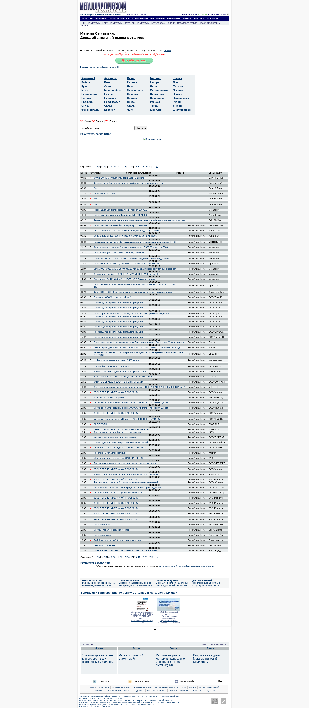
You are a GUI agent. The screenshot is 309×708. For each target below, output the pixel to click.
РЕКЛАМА (199, 18)
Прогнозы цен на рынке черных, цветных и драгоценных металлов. (97, 658)
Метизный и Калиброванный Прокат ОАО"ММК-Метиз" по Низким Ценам (131, 402)
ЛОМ (184, 688)
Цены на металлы (92, 580)
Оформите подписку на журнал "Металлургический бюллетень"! (172, 584)
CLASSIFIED (87, 645)
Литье (154, 86)
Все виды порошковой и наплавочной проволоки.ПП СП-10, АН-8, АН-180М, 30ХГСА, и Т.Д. (140, 387)
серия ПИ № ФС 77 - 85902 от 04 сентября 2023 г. (136, 704)
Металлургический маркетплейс (131, 657)
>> (157, 166)
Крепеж (177, 78)
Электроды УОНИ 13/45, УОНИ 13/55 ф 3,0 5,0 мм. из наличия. (125, 279)
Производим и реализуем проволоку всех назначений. (121, 442)
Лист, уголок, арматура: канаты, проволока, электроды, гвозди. (125, 463)
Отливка (132, 94)
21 (153, 166)
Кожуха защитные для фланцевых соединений (117, 432)
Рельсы (155, 101)
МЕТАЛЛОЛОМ (158, 23)
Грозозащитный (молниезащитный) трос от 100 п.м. (120, 210)
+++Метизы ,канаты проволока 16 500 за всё (116, 360)
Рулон (177, 101)
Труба (154, 105)
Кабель (86, 82)
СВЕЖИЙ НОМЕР (113, 691)
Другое (99, 648)
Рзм (95, 188)
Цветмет (109, 109)
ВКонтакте (104, 681)
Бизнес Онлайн (187, 681)
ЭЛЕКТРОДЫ (100, 424)
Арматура (110, 78)
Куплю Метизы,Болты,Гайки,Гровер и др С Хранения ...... (122, 225)
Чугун (130, 109)
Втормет (155, 78)
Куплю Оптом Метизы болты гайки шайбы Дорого (119, 178)
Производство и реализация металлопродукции (118, 302)
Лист (130, 86)
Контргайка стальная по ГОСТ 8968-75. (113, 366)
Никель (109, 94)
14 (128, 166)
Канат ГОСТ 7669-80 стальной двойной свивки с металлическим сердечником (133, 292)
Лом (175, 82)
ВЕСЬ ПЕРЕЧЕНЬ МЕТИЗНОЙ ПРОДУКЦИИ (116, 392)
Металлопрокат (160, 90)
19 (146, 166)
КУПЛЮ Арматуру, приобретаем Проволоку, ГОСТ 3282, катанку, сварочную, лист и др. (138, 347)
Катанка (132, 82)
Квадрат (155, 82)
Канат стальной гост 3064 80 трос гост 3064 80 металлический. (126, 236)
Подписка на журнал (167, 580)
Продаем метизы (102, 524)
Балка (131, 78)
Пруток (131, 101)
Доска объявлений (202, 580)
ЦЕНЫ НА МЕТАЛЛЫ (120, 18)
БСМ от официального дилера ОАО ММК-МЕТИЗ (118, 458)
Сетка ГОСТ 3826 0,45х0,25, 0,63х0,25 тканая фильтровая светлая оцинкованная (135, 269)
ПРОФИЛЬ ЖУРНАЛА (156, 691)
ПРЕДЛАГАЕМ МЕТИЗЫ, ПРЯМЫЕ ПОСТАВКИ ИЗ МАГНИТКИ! (125, 550)
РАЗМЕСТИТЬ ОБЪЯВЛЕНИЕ (213, 645)
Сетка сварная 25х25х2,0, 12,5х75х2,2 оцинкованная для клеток (126, 263)
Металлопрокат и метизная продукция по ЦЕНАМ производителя (127, 487)
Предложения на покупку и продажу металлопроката (206, 584)
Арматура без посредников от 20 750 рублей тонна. (120, 371)
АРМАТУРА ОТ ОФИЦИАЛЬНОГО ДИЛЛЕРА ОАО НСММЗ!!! (123, 377)
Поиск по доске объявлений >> (100, 67)
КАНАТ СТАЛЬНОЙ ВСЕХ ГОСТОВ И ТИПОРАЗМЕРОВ (121, 429)
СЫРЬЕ (171, 23)
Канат (107, 82)
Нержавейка (89, 94)
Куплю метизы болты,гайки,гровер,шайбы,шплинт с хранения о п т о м (129, 183)
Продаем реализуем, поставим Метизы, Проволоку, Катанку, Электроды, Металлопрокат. (139, 342)
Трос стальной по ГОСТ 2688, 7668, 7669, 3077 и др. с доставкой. (127, 230)
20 (150, 166)
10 (114, 166)
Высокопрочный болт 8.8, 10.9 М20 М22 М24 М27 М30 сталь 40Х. (127, 274)
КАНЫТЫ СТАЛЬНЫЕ (105, 545)
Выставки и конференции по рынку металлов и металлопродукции (128, 592)
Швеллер (156, 109)
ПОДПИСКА (213, 18)
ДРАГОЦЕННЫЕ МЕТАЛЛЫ (136, 23)
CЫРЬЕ (192, 688)
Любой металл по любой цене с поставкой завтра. (119, 540)
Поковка (178, 90)
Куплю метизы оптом (104, 193)
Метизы (178, 86)
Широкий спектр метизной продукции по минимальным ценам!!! (126, 482)
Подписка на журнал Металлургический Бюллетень (206, 658)
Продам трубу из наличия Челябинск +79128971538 (120, 215)
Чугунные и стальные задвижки (109, 397)
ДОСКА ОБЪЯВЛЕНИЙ (209, 23)
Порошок (110, 97)
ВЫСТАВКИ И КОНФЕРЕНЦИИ (165, 18)
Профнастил (112, 101)
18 (142, 166)
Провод (132, 97)
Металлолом (135, 90)
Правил (167, 50)
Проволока (157, 97)
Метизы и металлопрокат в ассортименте (115, 437)
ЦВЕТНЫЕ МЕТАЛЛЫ (112, 23)
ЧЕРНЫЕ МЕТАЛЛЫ (91, 23)
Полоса (86, 97)
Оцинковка (157, 94)
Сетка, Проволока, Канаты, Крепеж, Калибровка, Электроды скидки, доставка (133, 313)
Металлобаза (112, 90)
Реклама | (96, 706)
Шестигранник (182, 109)
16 (135, 166)
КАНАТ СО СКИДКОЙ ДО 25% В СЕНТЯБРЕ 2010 (118, 382)
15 (132, 166)
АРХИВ (127, 691)
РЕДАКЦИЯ (210, 691)
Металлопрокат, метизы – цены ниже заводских (118, 492)
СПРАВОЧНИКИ (140, 18)
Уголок (177, 105)
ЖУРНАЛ (187, 18)
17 (139, 166)
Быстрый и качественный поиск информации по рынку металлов (135, 584)
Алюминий (88, 78)
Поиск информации (129, 580)
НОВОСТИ (87, 18)
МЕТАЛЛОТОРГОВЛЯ (187, 23)
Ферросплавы (90, 109)
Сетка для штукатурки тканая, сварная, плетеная (119, 252)
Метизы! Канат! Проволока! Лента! (111, 530)
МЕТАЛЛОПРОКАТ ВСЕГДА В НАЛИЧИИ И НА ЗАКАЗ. (121, 447)
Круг (84, 86)
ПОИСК (84, 26)
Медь (84, 90)
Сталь (131, 105)
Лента (108, 86)
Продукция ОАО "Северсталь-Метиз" (112, 297)
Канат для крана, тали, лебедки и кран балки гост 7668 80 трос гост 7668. (131, 247)
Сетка (85, 105)
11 (118, 166)
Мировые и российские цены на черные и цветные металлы (98, 584)
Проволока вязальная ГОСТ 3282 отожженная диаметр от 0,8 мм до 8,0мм (131, 258)
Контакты (106, 706)
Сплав (108, 105)
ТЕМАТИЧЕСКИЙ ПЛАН (179, 691)
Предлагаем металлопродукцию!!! (111, 453)
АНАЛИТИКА (101, 18)
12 (121, 166)
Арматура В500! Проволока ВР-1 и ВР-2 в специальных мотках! (126, 474)
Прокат (177, 94)
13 (125, 166)
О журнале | (85, 706)
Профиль (87, 101)
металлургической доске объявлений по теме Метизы (186, 566)
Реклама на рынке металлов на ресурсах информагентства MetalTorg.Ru (170, 660)
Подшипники (181, 97)
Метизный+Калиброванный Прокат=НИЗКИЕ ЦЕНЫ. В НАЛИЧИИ (127, 419)
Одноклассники (142, 681)
